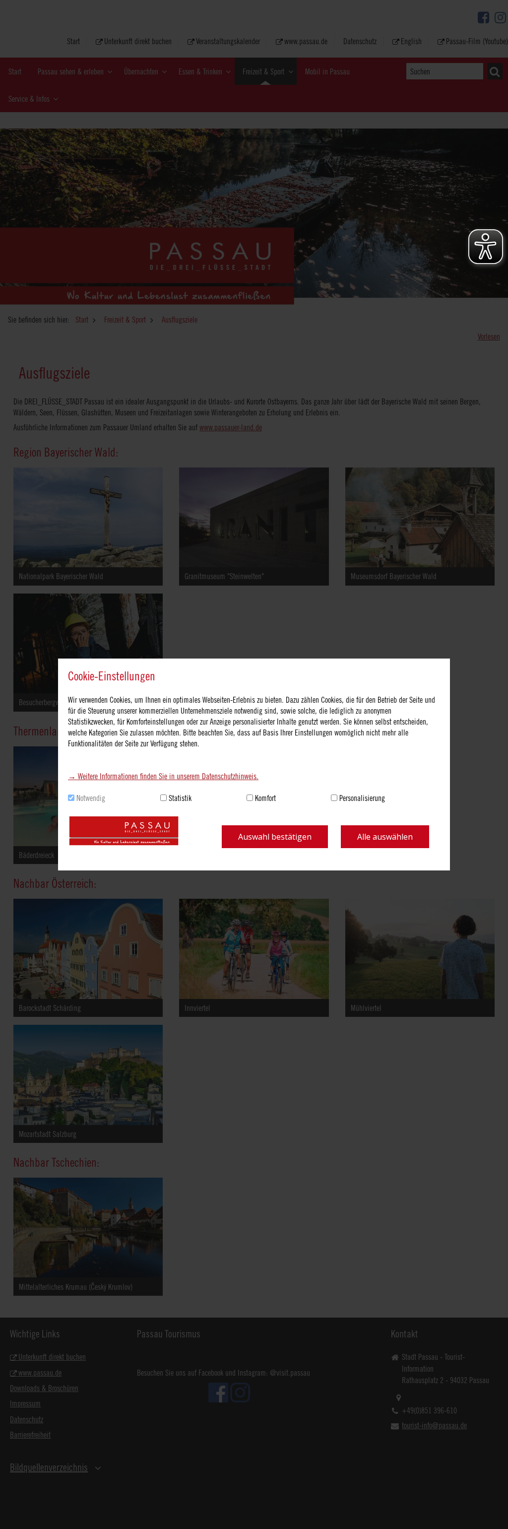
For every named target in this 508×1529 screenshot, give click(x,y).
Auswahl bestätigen (275, 836)
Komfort (265, 798)
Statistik (180, 798)
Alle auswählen (385, 836)
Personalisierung (362, 798)
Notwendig (90, 798)
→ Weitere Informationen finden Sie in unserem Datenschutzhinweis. (163, 776)
